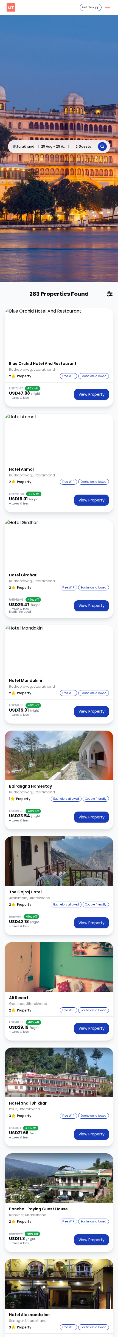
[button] (59, 332)
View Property (91, 394)
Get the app (90, 7)
